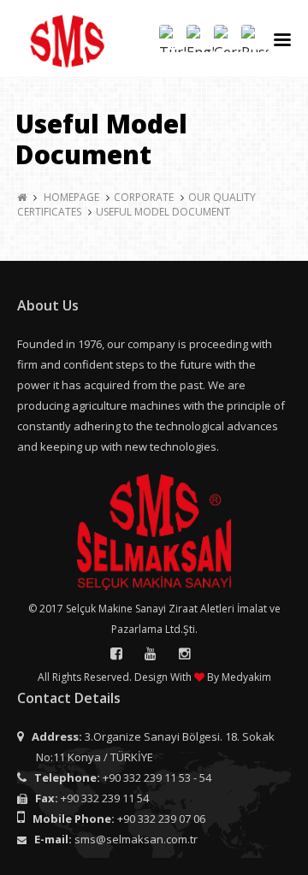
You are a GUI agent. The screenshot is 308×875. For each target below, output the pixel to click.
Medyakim (246, 677)
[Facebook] (116, 653)
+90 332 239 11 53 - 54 (157, 777)
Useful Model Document (163, 211)
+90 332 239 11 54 (105, 798)
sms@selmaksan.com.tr (136, 839)
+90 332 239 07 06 (161, 818)
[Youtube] (150, 653)
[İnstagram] (184, 653)
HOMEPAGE (71, 197)
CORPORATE (144, 197)
